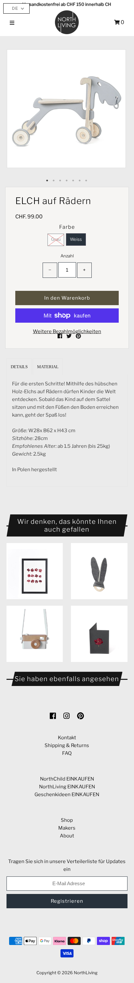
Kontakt (67, 738)
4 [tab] (67, 180)
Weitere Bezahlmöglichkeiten (67, 331)
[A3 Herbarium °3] (35, 571)
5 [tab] (73, 180)
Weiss (76, 239)
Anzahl (67, 255)
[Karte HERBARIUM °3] (99, 634)
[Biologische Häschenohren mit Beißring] (99, 571)
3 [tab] (60, 180)
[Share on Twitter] (69, 336)
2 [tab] (54, 180)
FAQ (67, 753)
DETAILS (19, 366)
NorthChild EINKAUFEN (67, 779)
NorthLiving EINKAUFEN (67, 787)
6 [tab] (80, 180)
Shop (67, 820)
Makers (66, 828)
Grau (55, 239)
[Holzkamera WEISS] (35, 634)
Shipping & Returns (67, 745)
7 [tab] (86, 180)
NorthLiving (86, 972)
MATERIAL (48, 366)
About (67, 836)
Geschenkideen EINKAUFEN (66, 794)
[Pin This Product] (78, 336)
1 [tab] (47, 180)
